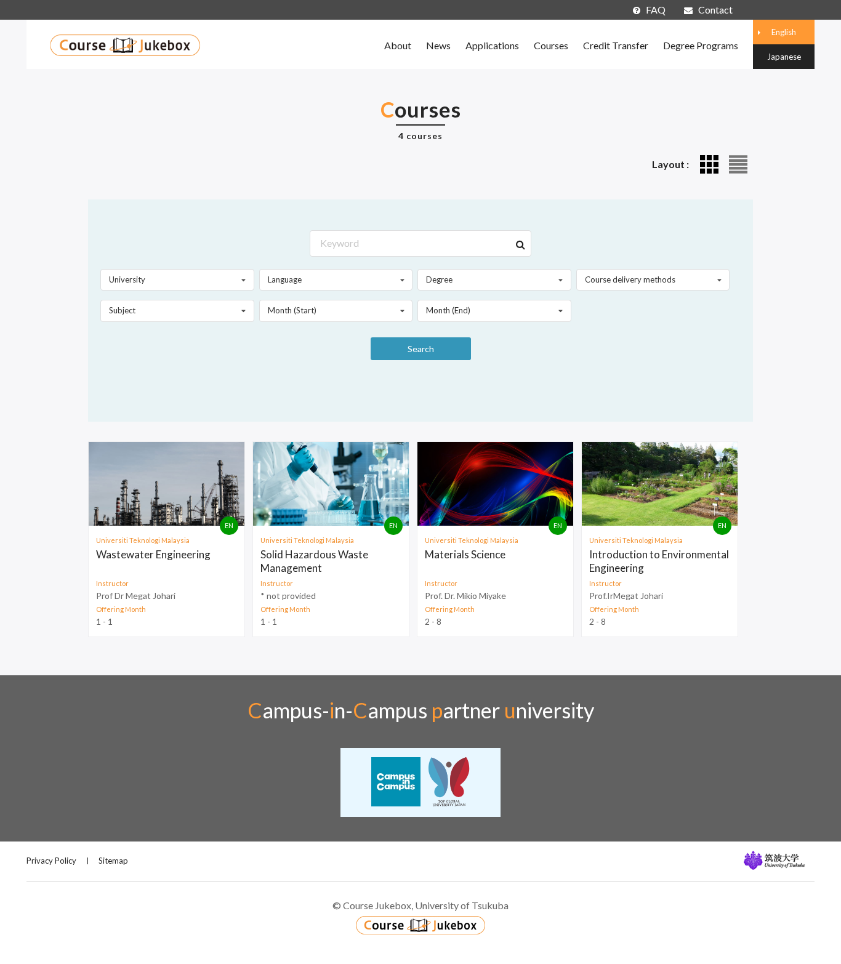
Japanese (784, 57)
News (438, 45)
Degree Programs (700, 45)
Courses (551, 45)
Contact (715, 9)
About (397, 45)
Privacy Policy (51, 861)
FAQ (656, 9)
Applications (492, 45)
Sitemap (113, 861)
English (783, 32)
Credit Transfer (615, 45)
